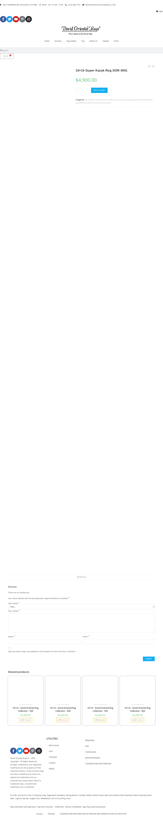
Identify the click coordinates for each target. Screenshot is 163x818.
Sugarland (51, 795)
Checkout (53, 757)
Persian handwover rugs (75, 807)
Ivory (120, 100)
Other (143, 100)
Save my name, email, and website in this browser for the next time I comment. (42, 651)
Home (46, 41)
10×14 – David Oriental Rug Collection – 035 (100, 709)
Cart (51, 751)
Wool (109, 103)
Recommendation (92, 758)
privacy (40, 814)
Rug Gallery (71, 41)
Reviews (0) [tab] (81, 577)
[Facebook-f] (3, 19)
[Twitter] (9, 19)
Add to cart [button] (25, 720)
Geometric (104, 100)
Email (86, 636)
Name (11, 636)
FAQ (87, 746)
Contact (106, 41)
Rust (84, 103)
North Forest (98, 795)
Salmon (90, 103)
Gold (110, 100)
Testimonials (90, 752)
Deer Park (109, 795)
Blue (91, 100)
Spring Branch (72, 795)
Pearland (128, 795)
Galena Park (119, 795)
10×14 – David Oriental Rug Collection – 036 (63, 709)
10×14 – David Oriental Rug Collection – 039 (26, 709)
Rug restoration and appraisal (23, 807)
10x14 (87, 100)
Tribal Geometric (100, 103)
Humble (82, 795)
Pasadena (61, 795)
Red (80, 103)
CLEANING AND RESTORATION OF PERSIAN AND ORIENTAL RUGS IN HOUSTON (93, 814)
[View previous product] (149, 66)
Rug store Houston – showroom (50, 807)
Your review (14, 610)
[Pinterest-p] (22, 19)
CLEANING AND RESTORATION (98, 763)
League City (34, 798)
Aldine (89, 795)
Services (58, 41)
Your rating (14, 603)
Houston (38, 795)
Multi (133, 100)
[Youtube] (16, 19)
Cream (96, 100)
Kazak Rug (127, 100)
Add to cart (99, 90)
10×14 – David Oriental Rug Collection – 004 (138, 709)
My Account (54, 745)
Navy (138, 100)
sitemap (51, 814)
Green (115, 100)
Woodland (45, 798)
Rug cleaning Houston (96, 807)
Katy (44, 795)
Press (116, 41)
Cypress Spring (21, 798)
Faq (83, 41)
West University (140, 795)
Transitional (28, 704)
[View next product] (153, 66)
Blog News (89, 740)
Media (51, 768)
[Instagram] (28, 19)
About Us (93, 41)
